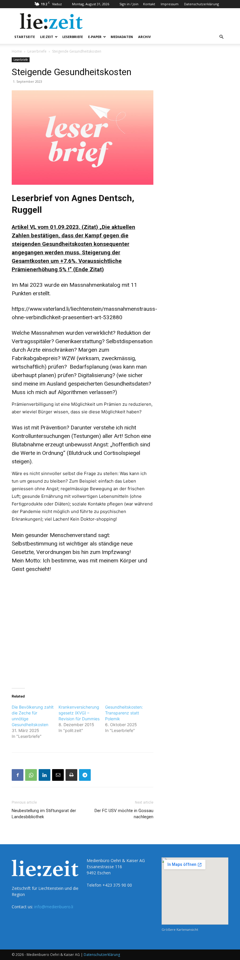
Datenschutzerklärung (201, 4)
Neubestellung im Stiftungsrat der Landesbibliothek (44, 813)
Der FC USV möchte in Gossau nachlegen (124, 813)
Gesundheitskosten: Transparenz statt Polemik (124, 713)
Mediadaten (122, 36)
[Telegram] (85, 775)
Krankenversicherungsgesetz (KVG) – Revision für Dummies (79, 713)
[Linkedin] (44, 775)
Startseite (24, 36)
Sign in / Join (128, 4)
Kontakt (149, 4)
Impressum (170, 4)
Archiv (144, 36)
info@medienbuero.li (53, 906)
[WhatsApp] (31, 775)
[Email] (58, 775)
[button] (221, 37)
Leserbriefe (72, 36)
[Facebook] (17, 775)
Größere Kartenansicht (180, 929)
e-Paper (95, 36)
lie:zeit (46, 36)
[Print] (71, 775)
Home (17, 51)
